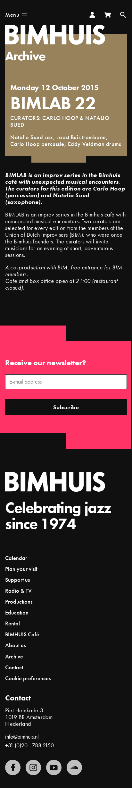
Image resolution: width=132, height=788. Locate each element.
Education (17, 612)
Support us (17, 579)
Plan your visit (21, 568)
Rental (12, 623)
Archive (25, 56)
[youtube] (54, 767)
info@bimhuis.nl (22, 736)
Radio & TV (18, 590)
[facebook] (13, 767)
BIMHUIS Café (22, 634)
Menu (12, 14)
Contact (14, 667)
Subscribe (66, 407)
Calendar (16, 558)
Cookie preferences (28, 678)
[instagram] (33, 767)
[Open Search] (123, 15)
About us (15, 645)
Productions (18, 601)
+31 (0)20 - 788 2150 (29, 745)
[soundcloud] (74, 767)
